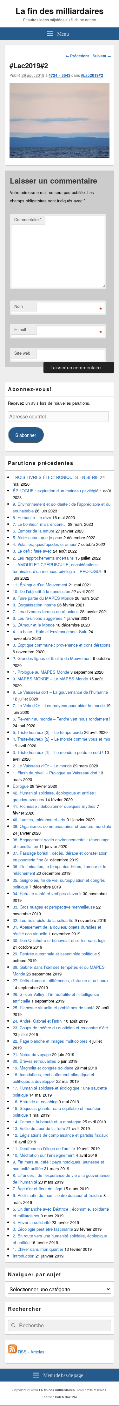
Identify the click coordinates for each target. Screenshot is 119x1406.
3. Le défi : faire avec (32, 551)
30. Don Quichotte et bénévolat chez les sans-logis (60, 940)
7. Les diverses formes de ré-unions (46, 611)
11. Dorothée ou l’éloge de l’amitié (44, 1148)
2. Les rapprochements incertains (43, 558)
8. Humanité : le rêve (32, 517)
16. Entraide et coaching (35, 1101)
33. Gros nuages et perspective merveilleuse (54, 907)
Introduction (23, 1256)
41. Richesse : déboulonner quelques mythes (54, 806)
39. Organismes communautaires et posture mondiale (62, 826)
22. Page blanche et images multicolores (50, 1041)
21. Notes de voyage (32, 1054)
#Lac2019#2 (92, 75)
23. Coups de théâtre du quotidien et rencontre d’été (60, 1028)
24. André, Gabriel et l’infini (38, 1021)
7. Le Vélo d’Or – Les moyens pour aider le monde (59, 705)
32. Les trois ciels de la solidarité (43, 920)
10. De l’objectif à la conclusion (41, 591)
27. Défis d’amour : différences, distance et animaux (61, 980)
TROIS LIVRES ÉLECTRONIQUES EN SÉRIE (56, 477)
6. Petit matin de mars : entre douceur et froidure (57, 1195)
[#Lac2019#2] (59, 156)
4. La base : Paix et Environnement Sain (50, 631)
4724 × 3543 (59, 75)
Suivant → (102, 56)
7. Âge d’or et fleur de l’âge (37, 1188)
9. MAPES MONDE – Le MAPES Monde (50, 679)
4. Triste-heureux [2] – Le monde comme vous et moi (61, 739)
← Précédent (77, 56)
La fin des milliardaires (59, 11)
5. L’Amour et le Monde (34, 625)
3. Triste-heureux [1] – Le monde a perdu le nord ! (58, 752)
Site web (22, 353)
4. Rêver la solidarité (31, 1222)
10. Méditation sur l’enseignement (44, 1155)
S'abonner (25, 434)
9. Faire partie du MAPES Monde (43, 598)
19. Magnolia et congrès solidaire (43, 1068)
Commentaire (28, 219)
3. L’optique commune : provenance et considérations (61, 645)
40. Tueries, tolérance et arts (39, 819)
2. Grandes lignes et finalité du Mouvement (52, 658)
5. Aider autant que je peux (37, 537)
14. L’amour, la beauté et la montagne (47, 1122)
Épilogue (21, 786)
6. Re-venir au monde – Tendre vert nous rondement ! (61, 719)
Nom (18, 306)
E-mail (20, 329)
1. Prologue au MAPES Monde (41, 672)
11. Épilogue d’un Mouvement (40, 585)
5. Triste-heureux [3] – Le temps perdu (48, 732)
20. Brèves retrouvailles (34, 1061)
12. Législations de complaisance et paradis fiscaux (60, 1135)
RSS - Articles (30, 1352)
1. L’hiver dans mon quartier (38, 1249)
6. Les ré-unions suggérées (38, 618)
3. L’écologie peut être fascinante (43, 1229)
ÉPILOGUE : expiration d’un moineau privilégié (55, 491)
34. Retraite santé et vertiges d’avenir (47, 893)
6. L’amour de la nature (33, 531)
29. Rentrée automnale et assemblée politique (55, 954)
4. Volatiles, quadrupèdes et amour (44, 544)
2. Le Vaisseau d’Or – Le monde (42, 766)
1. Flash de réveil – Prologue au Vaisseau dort (55, 773)
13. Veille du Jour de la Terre (39, 1128)
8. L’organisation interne (34, 605)
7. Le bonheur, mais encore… (40, 524)
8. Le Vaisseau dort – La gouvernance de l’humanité (60, 692)
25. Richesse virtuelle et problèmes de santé (54, 1007)
